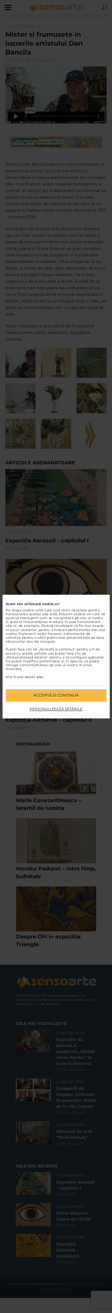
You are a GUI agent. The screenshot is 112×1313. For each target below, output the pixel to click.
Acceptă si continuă (56, 695)
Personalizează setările (56, 709)
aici (40, 677)
